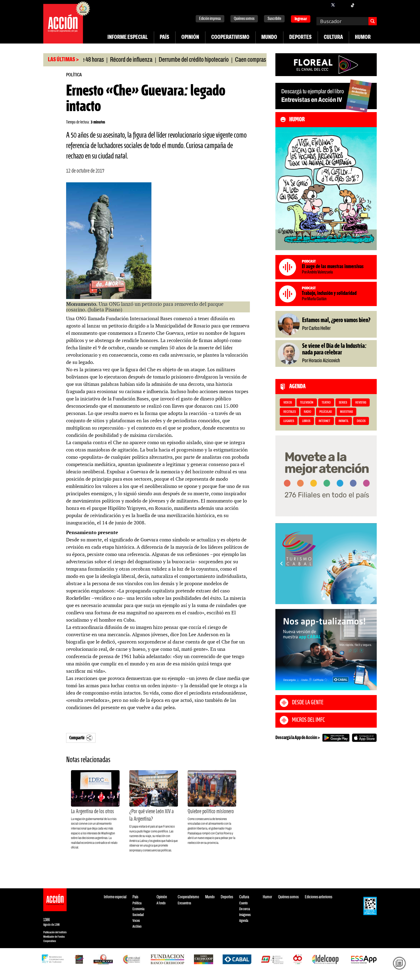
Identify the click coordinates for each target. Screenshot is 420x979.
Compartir (77, 738)
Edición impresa (210, 19)
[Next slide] (370, 563)
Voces (136, 921)
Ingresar (301, 19)
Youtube (362, 4)
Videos (287, 402)
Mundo (269, 37)
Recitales (289, 412)
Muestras (346, 412)
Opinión (190, 37)
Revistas (360, 402)
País (164, 37)
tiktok (352, 4)
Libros (306, 421)
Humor (363, 37)
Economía (138, 909)
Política (74, 75)
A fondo (161, 903)
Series (343, 402)
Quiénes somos (244, 19)
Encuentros (184, 903)
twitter (333, 5)
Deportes (300, 37)
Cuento (243, 903)
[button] (324, 598)
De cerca (244, 909)
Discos (361, 421)
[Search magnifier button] (372, 21)
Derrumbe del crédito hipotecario (171, 60)
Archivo (136, 926)
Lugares (288, 421)
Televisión (306, 402)
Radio (307, 412)
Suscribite (274, 19)
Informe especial (127, 37)
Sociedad (138, 915)
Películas (325, 412)
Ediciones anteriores (318, 897)
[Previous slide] (281, 563)
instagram (342, 4)
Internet (324, 421)
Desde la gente (308, 702)
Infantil (344, 421)
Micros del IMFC (308, 720)
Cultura (333, 37)
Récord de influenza (109, 60)
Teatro (326, 402)
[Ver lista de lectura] (399, 963)
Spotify (371, 4)
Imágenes (245, 915)
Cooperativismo (230, 37)
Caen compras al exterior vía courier (250, 60)
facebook (323, 4)
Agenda (243, 921)
